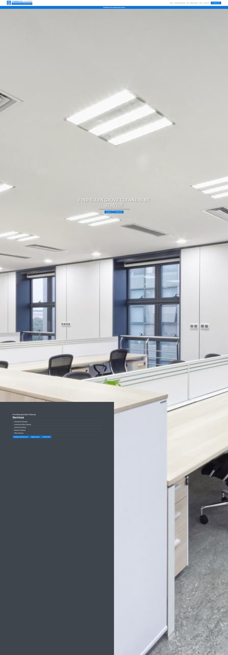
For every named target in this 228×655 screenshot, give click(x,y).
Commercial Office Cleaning (22, 424)
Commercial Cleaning (179, 3)
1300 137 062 (216, 3)
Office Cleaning (18, 433)
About (200, 3)
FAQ (188, 3)
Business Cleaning (19, 430)
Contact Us (206, 3)
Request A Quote (35, 437)
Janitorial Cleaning (20, 427)
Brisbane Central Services (20, 437)
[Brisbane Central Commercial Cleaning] (19, 4)
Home (171, 3)
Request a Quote (194, 3)
